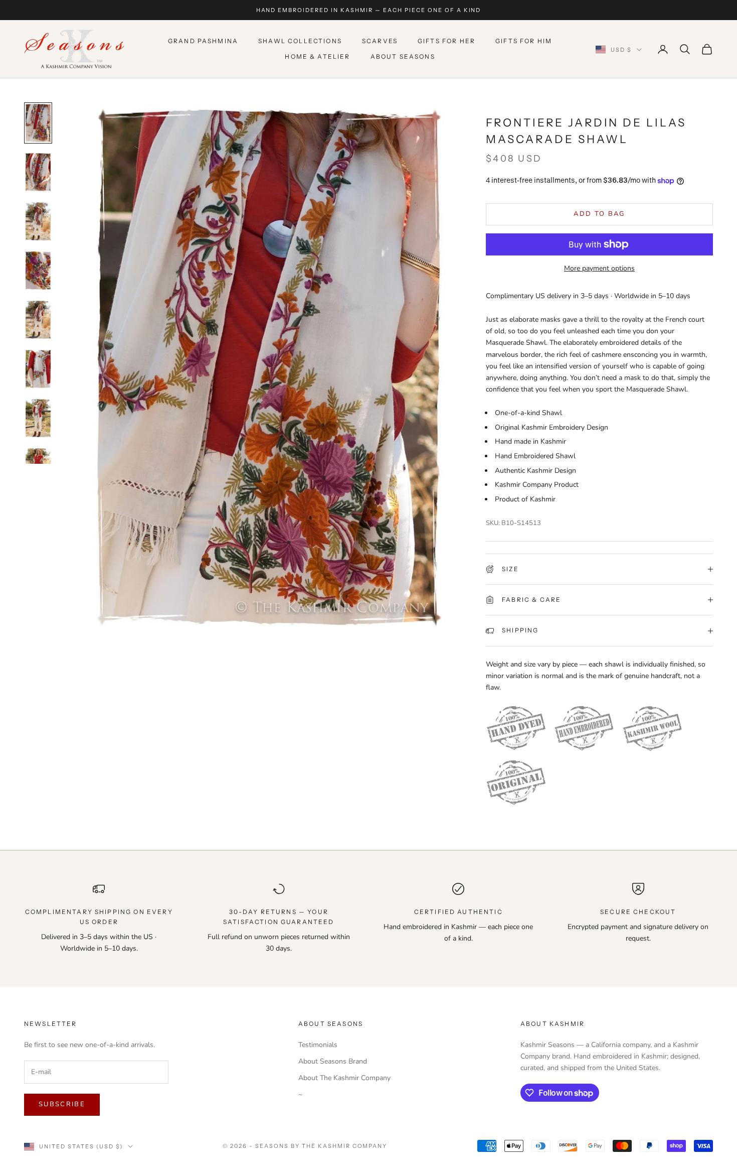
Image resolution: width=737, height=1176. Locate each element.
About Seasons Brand (332, 1061)
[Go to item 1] (38, 123)
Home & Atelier (317, 56)
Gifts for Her (446, 41)
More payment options (599, 268)
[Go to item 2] (38, 172)
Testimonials (317, 1045)
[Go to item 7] (38, 418)
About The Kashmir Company (344, 1078)
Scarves (380, 41)
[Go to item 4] (38, 270)
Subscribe (62, 1104)
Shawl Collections (300, 41)
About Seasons (403, 56)
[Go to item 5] (38, 319)
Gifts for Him (523, 41)
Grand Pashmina (203, 41)
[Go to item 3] (38, 221)
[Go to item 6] (38, 368)
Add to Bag (599, 213)
